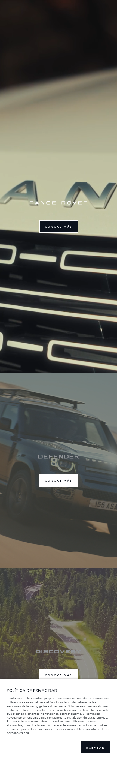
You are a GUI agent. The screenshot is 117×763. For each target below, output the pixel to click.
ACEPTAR (95, 747)
